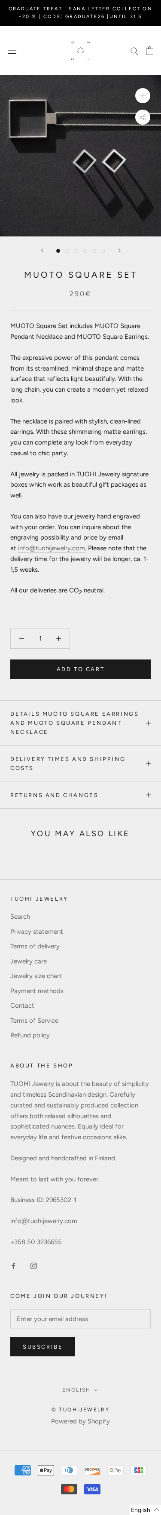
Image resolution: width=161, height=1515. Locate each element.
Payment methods (37, 991)
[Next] (119, 250)
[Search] (134, 50)
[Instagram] (33, 1265)
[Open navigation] (12, 50)
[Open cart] (149, 50)
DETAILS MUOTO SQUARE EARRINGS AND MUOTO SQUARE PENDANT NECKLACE (74, 723)
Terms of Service (34, 1020)
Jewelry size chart (36, 976)
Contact (22, 1005)
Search (20, 916)
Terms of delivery (35, 946)
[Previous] (42, 250)
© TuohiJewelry (81, 1410)
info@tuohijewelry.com (51, 548)
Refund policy (30, 1035)
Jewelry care (28, 961)
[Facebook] (13, 1265)
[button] (145, 1510)
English (76, 1390)
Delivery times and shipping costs (67, 763)
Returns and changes (54, 795)
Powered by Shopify (80, 1421)
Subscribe (43, 1346)
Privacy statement (36, 931)
